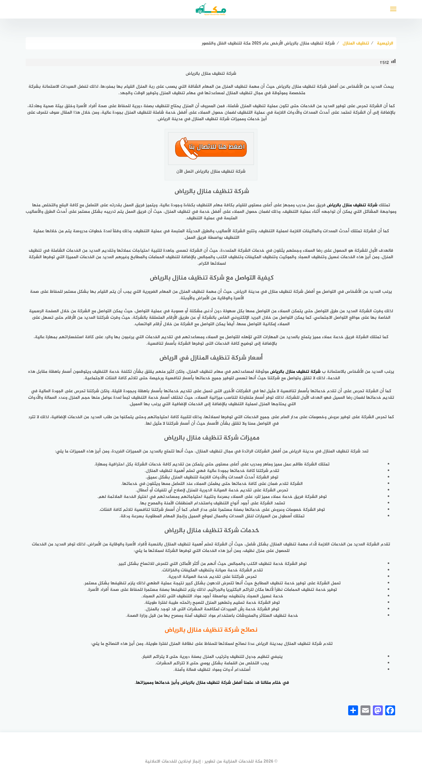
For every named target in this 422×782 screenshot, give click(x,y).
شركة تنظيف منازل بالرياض (295, 371)
